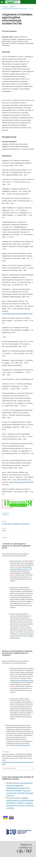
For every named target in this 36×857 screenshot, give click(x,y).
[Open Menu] (2, 2)
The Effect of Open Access (21, 745)
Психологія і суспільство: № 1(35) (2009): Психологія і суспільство (20, 793)
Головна (4, 6)
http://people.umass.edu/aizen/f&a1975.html (17, 314)
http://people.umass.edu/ (18, 482)
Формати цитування (9, 768)
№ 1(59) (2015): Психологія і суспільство (14, 8)
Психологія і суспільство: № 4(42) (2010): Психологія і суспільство (20, 805)
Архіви (12, 6)
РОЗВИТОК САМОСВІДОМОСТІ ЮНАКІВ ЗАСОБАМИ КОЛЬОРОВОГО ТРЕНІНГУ (20, 800)
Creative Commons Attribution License (21, 680)
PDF (6, 514)
